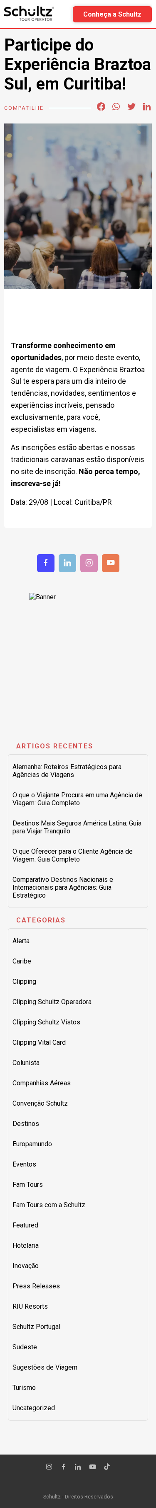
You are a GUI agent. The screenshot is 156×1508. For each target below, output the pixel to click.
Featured (25, 1225)
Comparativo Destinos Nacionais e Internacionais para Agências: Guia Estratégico (62, 887)
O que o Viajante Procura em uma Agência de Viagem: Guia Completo (77, 799)
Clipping (24, 981)
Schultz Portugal (36, 1327)
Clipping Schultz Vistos (46, 1022)
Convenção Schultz (40, 1103)
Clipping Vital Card (39, 1042)
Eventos (24, 1164)
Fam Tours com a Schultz (48, 1205)
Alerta (21, 941)
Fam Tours (27, 1184)
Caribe (21, 961)
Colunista (26, 1063)
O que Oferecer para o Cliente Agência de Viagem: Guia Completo (72, 855)
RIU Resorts (30, 1306)
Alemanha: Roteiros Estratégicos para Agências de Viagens (66, 771)
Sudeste (24, 1347)
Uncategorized (33, 1408)
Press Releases (36, 1286)
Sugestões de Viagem (44, 1367)
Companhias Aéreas (41, 1083)
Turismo (24, 1388)
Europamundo (32, 1144)
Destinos (25, 1124)
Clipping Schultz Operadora (52, 1002)
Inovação (25, 1266)
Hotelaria (25, 1245)
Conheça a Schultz (112, 14)
